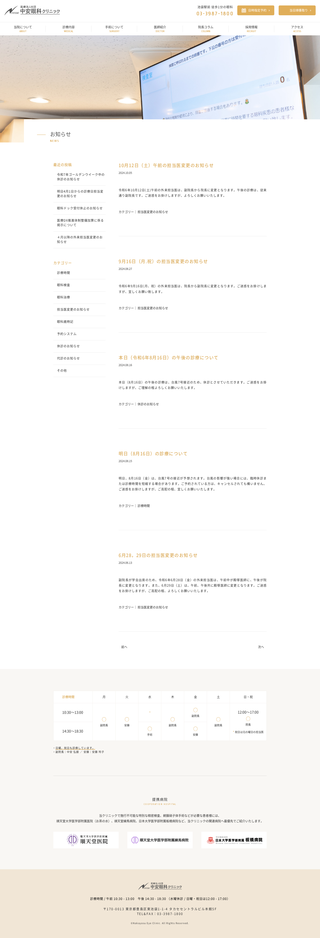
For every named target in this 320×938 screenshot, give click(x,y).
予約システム (67, 333)
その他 (62, 370)
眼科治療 (63, 297)
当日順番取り (299, 10)
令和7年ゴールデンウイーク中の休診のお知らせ (81, 177)
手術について (114, 29)
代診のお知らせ (68, 358)
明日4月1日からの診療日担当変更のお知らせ (80, 193)
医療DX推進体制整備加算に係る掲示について (80, 222)
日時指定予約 (257, 10)
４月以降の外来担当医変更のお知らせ (80, 239)
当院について (23, 29)
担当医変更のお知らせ (73, 309)
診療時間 (63, 272)
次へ (261, 646)
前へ (124, 646)
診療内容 (68, 29)
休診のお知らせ (68, 346)
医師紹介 (160, 29)
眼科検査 (63, 284)
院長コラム (205, 29)
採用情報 (251, 29)
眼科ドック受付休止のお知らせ (80, 208)
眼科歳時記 (65, 321)
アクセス (297, 29)
